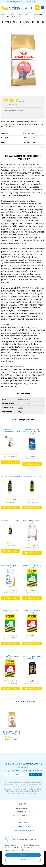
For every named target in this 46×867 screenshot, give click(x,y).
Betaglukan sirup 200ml (10, 520)
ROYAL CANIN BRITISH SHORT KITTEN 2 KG (12, 733)
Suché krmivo (24, 403)
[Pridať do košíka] (10, 462)
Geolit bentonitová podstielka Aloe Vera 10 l (10, 431)
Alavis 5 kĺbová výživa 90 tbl (32, 521)
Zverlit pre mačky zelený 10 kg (32, 566)
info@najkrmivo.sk (16, 2)
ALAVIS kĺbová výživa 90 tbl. (10, 566)
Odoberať (35, 774)
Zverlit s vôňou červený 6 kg (10, 657)
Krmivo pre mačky (25, 14)
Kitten (20, 407)
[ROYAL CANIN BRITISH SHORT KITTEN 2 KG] (23, 61)
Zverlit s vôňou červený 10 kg (32, 612)
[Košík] (37, 7)
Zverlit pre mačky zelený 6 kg (10, 612)
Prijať (23, 855)
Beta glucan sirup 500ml (32, 477)
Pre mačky (11, 14)
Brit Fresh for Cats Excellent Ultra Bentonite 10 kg (32, 431)
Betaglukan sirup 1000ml (10, 477)
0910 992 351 (31, 2)
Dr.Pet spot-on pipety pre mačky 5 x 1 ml (32, 657)
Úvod (3, 14)
